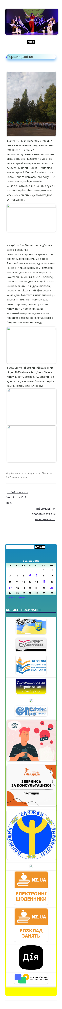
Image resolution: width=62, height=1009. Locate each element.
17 (10, 588)
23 (52, 588)
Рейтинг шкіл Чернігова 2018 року (17, 497)
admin (24, 477)
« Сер (11, 597)
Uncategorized (31, 473)
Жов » (23, 597)
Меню (31, 41)
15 (43, 581)
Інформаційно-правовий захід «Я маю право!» (44, 514)
